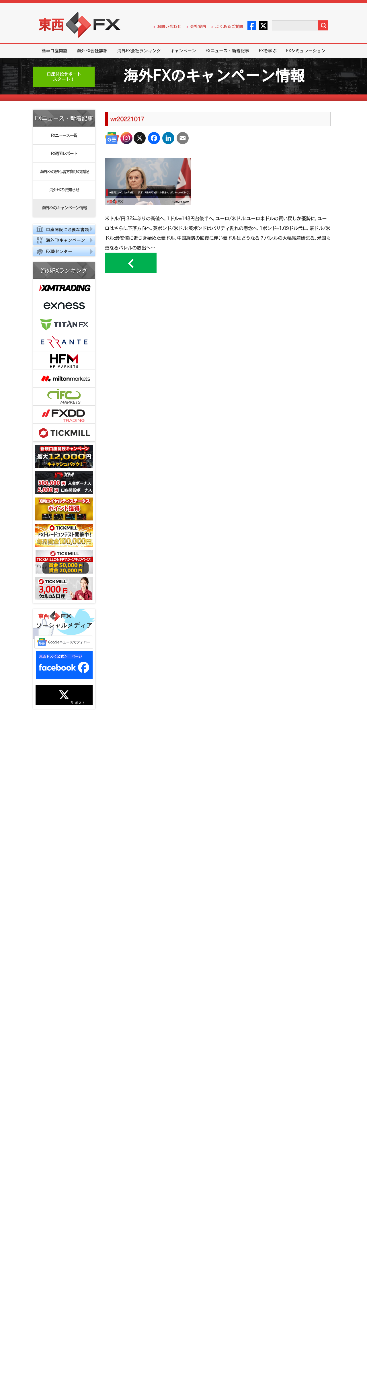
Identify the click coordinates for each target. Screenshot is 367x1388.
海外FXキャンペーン (65, 240)
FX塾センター (59, 251)
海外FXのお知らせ (64, 189)
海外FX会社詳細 (92, 50)
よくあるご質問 (229, 26)
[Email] (182, 138)
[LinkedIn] (168, 138)
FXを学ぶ (268, 50)
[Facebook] (154, 138)
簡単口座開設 (54, 50)
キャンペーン (183, 50)
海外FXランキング (64, 271)
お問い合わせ (169, 26)
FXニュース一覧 (64, 135)
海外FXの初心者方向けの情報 (64, 171)
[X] (139, 138)
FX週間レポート (64, 153)
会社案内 (198, 26)
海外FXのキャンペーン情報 (64, 207)
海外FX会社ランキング (139, 50)
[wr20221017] (148, 203)
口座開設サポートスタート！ (64, 76)
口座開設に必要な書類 (67, 229)
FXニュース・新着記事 (227, 50)
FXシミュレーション (305, 50)
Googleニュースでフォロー (69, 642)
